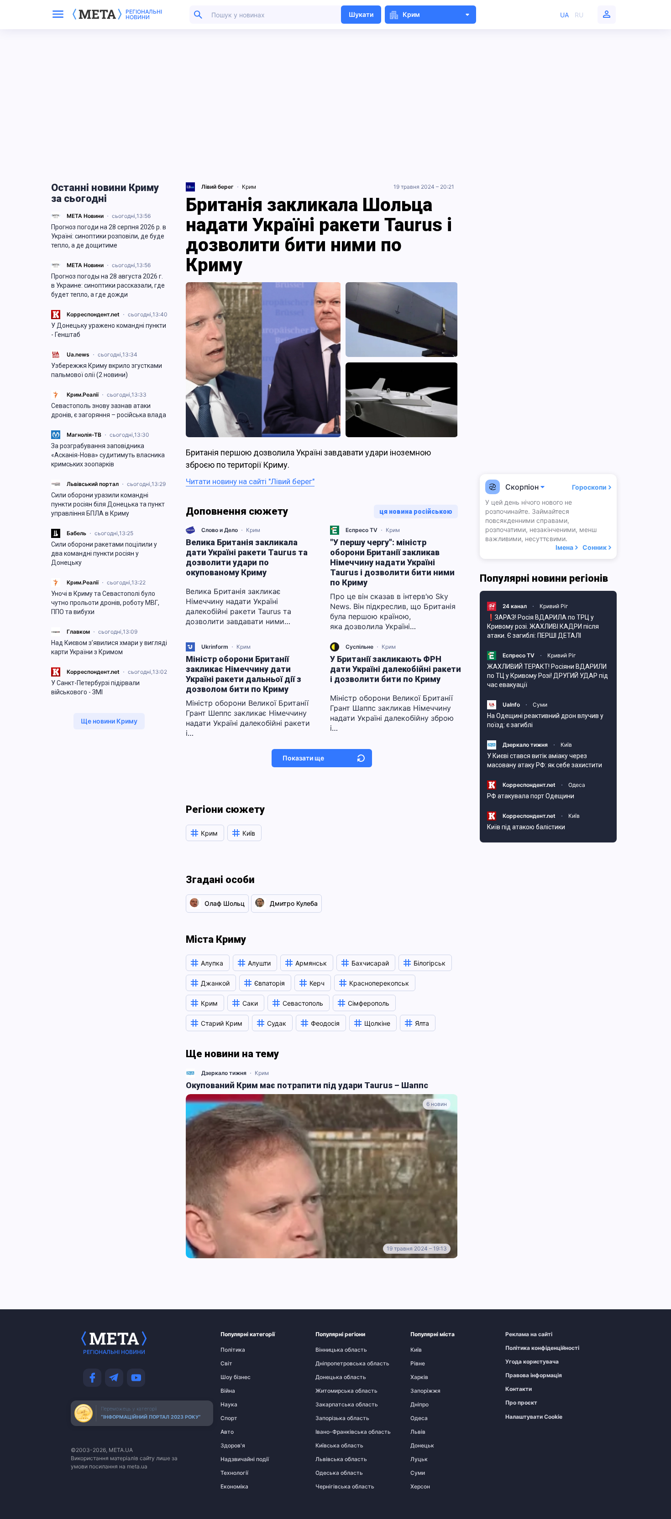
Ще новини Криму (109, 721)
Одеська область (333, 1473)
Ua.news (78, 354)
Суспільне (359, 646)
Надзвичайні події (238, 1459)
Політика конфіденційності (523, 1348)
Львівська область (333, 1459)
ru (579, 15)
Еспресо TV (361, 530)
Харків (419, 1377)
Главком (78, 631)
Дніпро (419, 1404)
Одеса (576, 784)
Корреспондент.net (93, 314)
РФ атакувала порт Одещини (530, 796)
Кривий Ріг (554, 606)
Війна (227, 1391)
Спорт (228, 1418)
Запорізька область (333, 1418)
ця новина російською (415, 511)
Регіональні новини (144, 14)
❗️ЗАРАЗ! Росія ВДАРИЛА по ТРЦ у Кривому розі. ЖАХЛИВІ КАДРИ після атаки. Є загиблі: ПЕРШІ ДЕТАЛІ (543, 626)
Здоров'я (232, 1445)
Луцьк (419, 1459)
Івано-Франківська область (333, 1432)
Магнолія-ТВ (84, 434)
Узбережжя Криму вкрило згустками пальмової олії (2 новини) (106, 370)
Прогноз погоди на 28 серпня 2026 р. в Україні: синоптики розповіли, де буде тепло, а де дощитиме (108, 236)
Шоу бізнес (235, 1377)
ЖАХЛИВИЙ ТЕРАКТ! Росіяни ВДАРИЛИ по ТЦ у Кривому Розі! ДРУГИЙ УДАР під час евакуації (547, 675)
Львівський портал (93, 483)
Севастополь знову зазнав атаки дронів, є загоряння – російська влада (108, 410)
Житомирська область (333, 1391)
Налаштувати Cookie (533, 1417)
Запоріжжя (425, 1391)
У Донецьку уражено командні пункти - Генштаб (108, 330)
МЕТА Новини (85, 215)
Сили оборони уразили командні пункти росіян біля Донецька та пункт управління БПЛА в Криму (108, 504)
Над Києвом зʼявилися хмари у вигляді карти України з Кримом (109, 647)
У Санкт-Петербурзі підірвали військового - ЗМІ (95, 687)
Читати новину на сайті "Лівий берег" (250, 481)
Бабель (76, 533)
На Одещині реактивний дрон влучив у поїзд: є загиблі (545, 720)
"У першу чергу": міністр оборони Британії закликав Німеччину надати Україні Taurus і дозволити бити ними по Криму (392, 562)
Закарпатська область (333, 1404)
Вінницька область (333, 1350)
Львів (417, 1432)
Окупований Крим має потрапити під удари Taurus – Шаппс (307, 1085)
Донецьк (422, 1445)
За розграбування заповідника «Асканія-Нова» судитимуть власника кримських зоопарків (108, 455)
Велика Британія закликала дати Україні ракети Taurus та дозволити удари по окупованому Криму (247, 557)
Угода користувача (523, 1362)
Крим (249, 186)
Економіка (234, 1486)
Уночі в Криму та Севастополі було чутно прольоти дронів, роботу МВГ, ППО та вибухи (105, 602)
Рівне (417, 1363)
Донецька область (333, 1377)
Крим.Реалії (83, 394)
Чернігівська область (333, 1486)
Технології (234, 1473)
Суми (540, 704)
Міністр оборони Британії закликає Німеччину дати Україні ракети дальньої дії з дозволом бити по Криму (243, 674)
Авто (227, 1432)
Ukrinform (214, 646)
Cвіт (226, 1363)
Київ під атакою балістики (526, 827)
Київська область (333, 1445)
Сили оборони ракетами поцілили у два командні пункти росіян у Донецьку (104, 553)
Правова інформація (523, 1375)
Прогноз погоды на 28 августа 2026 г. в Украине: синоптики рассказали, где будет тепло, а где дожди (108, 285)
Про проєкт (521, 1403)
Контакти (518, 1389)
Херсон (420, 1486)
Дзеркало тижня (223, 1073)
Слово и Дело (219, 530)
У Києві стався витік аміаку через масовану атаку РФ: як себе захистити (544, 760)
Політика (232, 1350)
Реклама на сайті (523, 1334)
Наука (228, 1404)
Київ (566, 744)
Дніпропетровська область (333, 1363)
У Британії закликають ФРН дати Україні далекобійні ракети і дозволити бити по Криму (395, 669)
